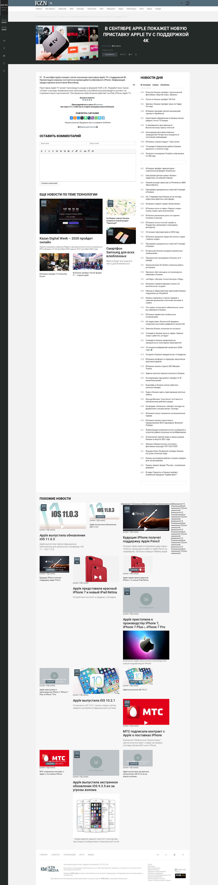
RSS (71, 107)
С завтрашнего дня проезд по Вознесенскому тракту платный (160, 126)
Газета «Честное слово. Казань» (159, 880)
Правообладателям (155, 877)
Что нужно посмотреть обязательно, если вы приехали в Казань (164, 308)
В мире (158, 9)
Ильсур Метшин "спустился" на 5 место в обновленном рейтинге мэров (164, 400)
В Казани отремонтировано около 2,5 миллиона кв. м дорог (163, 285)
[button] (41, 151)
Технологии (91, 9)
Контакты (151, 866)
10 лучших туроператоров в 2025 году (162, 232)
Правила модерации (155, 873)
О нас (150, 864)
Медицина (111, 9)
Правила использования (157, 871)
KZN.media (106, 46)
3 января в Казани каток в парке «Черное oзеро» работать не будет (164, 334)
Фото (142, 9)
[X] (82, 117)
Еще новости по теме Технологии (68, 194)
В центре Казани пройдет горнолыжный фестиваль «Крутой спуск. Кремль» (164, 93)
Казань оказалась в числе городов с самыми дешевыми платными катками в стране (164, 300)
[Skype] (99, 117)
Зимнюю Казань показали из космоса (163, 328)
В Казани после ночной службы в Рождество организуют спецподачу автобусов (162, 225)
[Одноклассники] (74, 117)
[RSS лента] (177, 3)
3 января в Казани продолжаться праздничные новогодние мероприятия (164, 341)
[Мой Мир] (78, 117)
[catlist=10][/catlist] (62, 528)
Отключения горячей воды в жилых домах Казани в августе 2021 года (165, 438)
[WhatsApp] (96, 117)
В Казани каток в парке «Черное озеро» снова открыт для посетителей (163, 209)
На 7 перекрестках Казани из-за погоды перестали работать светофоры (164, 198)
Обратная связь (153, 870)
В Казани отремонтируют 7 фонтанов (162, 142)
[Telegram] (103, 117)
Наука (121, 9)
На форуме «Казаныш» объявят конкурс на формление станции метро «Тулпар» (165, 407)
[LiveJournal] (89, 117)
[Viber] (92, 117)
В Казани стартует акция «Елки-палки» (163, 204)
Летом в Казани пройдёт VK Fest (160, 99)
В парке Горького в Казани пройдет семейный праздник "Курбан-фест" (162, 473)
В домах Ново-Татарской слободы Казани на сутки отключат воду (164, 452)
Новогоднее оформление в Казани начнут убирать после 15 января (165, 119)
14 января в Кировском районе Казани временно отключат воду (163, 147)
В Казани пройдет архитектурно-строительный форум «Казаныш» (161, 169)
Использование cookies (156, 878)
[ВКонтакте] (71, 117)
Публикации (131, 9)
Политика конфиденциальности (159, 875)
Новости (55, 855)
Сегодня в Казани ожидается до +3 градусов (166, 354)
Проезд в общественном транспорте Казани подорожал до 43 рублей (166, 292)
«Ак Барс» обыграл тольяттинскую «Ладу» (164, 279)
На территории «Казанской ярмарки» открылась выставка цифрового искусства (165, 322)
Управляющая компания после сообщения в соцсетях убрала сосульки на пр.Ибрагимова (166, 431)
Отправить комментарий (49, 183)
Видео (149, 9)
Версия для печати (88, 127)
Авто (101, 9)
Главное (39, 9)
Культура (80, 9)
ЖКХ (71, 9)
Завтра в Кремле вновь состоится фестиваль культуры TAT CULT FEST (162, 445)
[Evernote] (85, 117)
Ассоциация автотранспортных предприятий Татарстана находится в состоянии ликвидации (162, 134)
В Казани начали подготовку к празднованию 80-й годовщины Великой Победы (164, 422)
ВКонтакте (98, 105)
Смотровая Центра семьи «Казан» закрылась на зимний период (161, 176)
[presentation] (41, 151)
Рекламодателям (154, 868)
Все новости (50, 9)
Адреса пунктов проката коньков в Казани (165, 373)
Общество (62, 9)
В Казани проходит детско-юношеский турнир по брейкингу (163, 112)
